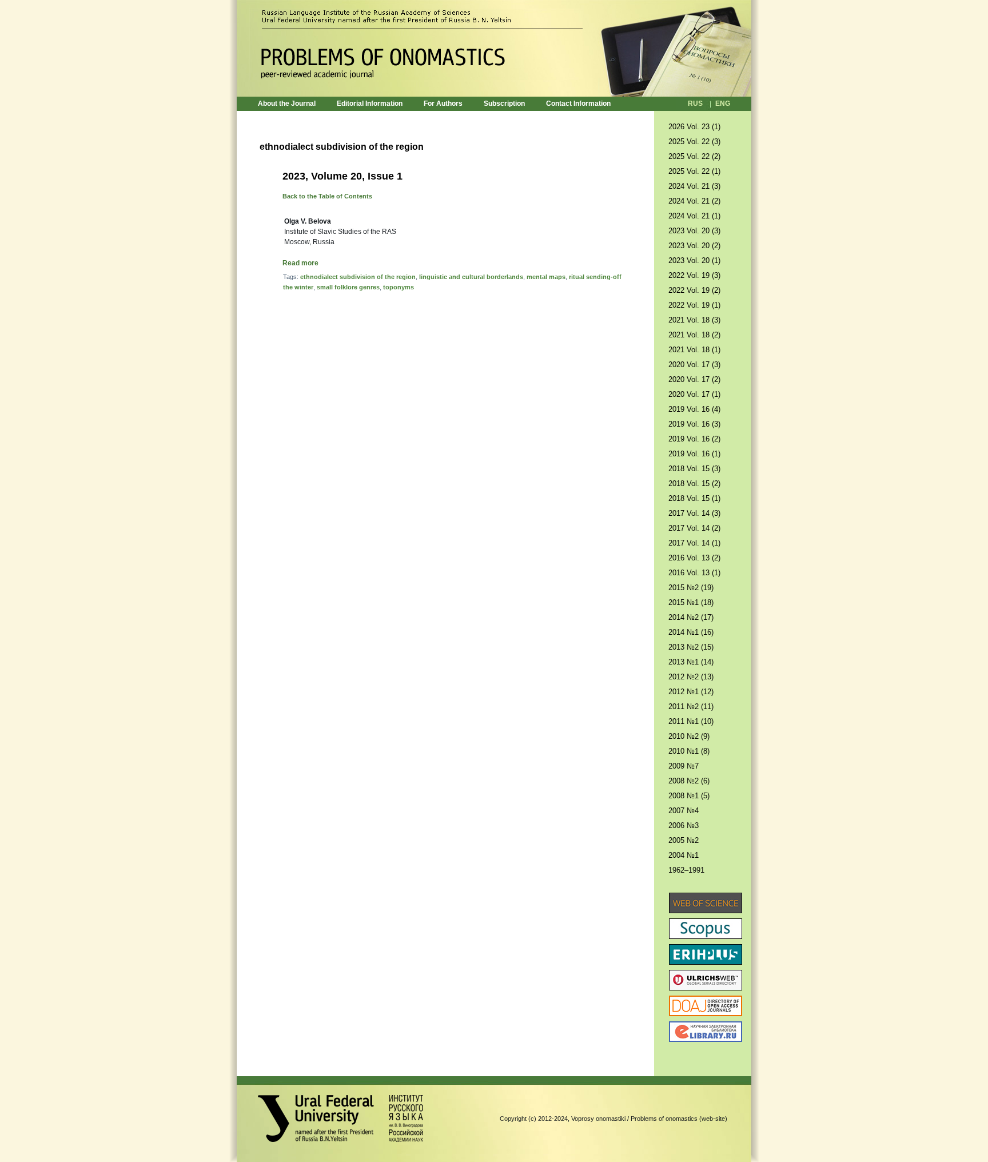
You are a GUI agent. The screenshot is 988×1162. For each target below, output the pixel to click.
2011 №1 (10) (691, 721)
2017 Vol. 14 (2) (694, 528)
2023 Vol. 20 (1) (694, 260)
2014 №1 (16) (691, 632)
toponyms (398, 287)
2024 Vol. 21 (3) (694, 186)
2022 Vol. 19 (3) (694, 275)
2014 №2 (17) (691, 617)
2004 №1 (683, 855)
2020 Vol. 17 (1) (694, 394)
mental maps (546, 276)
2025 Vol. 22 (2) (694, 156)
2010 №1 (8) (689, 751)
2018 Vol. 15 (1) (694, 498)
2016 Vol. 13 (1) (694, 572)
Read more (300, 263)
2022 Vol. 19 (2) (694, 290)
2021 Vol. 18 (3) (694, 320)
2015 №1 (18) (691, 602)
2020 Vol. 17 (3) (694, 364)
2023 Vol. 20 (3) (694, 230)
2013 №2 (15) (691, 647)
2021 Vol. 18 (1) (694, 349)
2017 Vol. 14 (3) (694, 513)
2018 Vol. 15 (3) (694, 468)
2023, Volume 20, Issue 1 (342, 176)
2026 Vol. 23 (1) (694, 126)
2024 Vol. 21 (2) (694, 201)
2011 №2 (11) (691, 706)
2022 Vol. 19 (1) (694, 305)
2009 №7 (683, 766)
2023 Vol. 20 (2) (694, 245)
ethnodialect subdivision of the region (358, 276)
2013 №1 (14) (691, 662)
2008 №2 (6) (689, 781)
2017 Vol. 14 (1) (694, 543)
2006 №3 (683, 825)
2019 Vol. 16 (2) (694, 439)
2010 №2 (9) (689, 736)
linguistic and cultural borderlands (471, 276)
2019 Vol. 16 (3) (694, 424)
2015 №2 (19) (691, 587)
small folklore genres (348, 287)
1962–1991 (686, 870)
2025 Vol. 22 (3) (694, 141)
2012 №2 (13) (691, 676)
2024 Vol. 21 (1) (694, 216)
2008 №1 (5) (689, 795)
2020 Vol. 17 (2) (694, 379)
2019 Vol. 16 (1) (694, 453)
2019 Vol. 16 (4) (694, 409)
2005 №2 (683, 840)
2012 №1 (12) (691, 691)
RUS (695, 104)
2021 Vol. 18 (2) (694, 335)
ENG (722, 104)
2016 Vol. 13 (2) (694, 558)
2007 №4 (683, 810)
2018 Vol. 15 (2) (694, 483)
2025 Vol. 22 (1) (694, 171)
